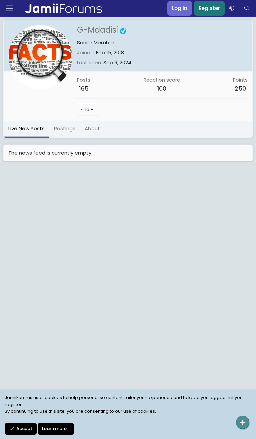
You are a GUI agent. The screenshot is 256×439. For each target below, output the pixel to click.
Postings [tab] (64, 128)
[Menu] (9, 8)
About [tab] (92, 128)
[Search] (247, 8)
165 (84, 88)
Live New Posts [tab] (26, 128)
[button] (232, 8)
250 (240, 88)
